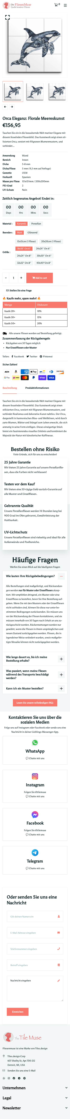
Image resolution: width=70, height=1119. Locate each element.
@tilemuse (40, 792)
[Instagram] (8, 1078)
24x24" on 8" (24, 255)
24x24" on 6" (43, 248)
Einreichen (17, 1011)
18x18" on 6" (24, 248)
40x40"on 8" (44, 262)
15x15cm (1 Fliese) (26, 241)
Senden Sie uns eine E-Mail (21, 1070)
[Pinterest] (24, 1078)
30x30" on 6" (44, 255)
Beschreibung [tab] (10, 387)
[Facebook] (13, 1078)
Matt (19, 232)
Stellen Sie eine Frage (20, 290)
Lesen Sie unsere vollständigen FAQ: (35, 702)
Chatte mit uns (36, 758)
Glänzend (32, 232)
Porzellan (36, 223)
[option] (35, 45)
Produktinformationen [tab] (37, 387)
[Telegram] (19, 1078)
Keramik (21, 223)
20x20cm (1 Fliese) (51, 241)
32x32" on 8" (24, 262)
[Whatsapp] (4, 1078)
